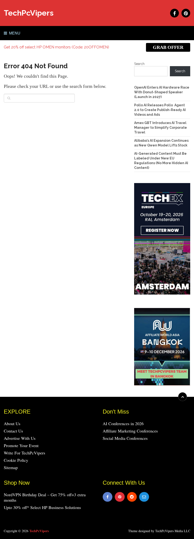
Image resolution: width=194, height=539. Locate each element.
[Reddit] (132, 497)
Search (139, 64)
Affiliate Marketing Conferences (130, 431)
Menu (14, 33)
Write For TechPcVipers (24, 453)
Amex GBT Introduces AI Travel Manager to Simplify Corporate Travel (160, 127)
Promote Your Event (21, 445)
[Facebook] (108, 497)
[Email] (144, 497)
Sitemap (11, 467)
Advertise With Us (19, 438)
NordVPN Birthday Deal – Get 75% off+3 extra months (45, 497)
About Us (12, 423)
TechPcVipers (28, 13)
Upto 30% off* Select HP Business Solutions (42, 507)
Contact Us (13, 431)
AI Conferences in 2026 (123, 423)
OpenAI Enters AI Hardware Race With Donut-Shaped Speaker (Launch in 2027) (161, 92)
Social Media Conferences (125, 438)
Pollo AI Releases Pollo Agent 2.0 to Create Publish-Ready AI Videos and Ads (160, 109)
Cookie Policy (16, 460)
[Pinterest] (120, 497)
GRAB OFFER (168, 47)
